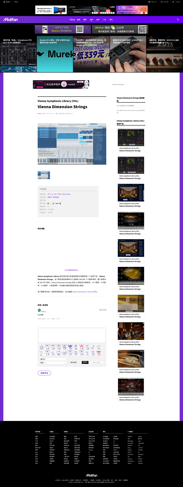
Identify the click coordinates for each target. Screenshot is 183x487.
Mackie (130, 450)
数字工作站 (116, 454)
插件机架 (91, 448)
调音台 (66, 448)
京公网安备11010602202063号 (106, 482)
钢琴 (36, 450)
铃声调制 (76, 461)
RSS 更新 (98, 480)
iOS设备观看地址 (71, 270)
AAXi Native (66, 194)
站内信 (16, 2)
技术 (98, 19)
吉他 (36, 454)
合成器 (115, 436)
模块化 (51, 452)
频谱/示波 (77, 439)
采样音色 (56, 197)
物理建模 (52, 461)
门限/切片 (66, 456)
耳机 (104, 452)
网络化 (76, 459)
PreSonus (130, 454)
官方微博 (166, 2)
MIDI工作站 (92, 441)
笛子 (36, 456)
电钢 (36, 443)
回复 (40, 319)
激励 (65, 436)
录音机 (76, 456)
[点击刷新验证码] (85, 362)
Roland (140, 459)
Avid (139, 441)
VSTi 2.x (51, 194)
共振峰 (51, 459)
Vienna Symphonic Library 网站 (84, 291)
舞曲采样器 (116, 461)
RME (139, 456)
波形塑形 (52, 456)
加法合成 (52, 439)
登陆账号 (8, 2)
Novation (140, 454)
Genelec (130, 445)
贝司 (36, 441)
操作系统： (43, 203)
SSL (129, 456)
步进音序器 (92, 456)
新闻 (78, 19)
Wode (39, 113)
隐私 (120, 480)
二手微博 (177, 2)
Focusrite (130, 443)
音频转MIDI (77, 452)
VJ (89, 454)
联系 (116, 480)
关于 (112, 480)
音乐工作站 (92, 439)
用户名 (43, 359)
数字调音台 (106, 448)
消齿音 (66, 443)
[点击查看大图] (72, 144)
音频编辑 (91, 445)
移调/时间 (66, 450)
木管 (36, 461)
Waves (130, 463)
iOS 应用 (57, 480)
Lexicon (140, 448)
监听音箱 (105, 459)
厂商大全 (72, 19)
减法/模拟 (52, 436)
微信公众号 (154, 2)
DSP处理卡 (106, 461)
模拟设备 (115, 439)
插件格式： (43, 194)
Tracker (91, 450)
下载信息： (43, 212)
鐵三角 (140, 439)
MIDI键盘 (105, 436)
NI (138, 452)
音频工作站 (92, 436)
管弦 (36, 445)
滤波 (65, 452)
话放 (104, 454)
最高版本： (43, 206)
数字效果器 (106, 463)
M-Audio (140, 450)
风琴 (36, 459)
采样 (51, 443)
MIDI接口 (105, 441)
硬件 (85, 19)
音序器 (115, 463)
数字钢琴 (115, 445)
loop (36, 452)
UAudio (140, 461)
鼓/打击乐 (38, 448)
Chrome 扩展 (105, 480)
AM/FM (51, 441)
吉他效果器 (116, 448)
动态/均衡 (116, 452)
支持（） (47, 319)
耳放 (104, 456)
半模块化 (52, 450)
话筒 (104, 450)
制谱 (90, 461)
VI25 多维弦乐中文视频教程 (125, 106)
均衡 (65, 454)
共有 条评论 (69, 113)
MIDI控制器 (106, 439)
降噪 (75, 436)
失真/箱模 (77, 450)
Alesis (140, 436)
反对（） (57, 319)
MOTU (129, 452)
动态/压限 (77, 445)
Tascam (130, 459)
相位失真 (52, 454)
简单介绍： (43, 200)
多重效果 (66, 461)
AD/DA (115, 450)
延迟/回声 (66, 441)
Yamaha (140, 463)
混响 (65, 439)
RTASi (59, 194)
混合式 (51, 448)
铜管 (36, 436)
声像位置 (66, 463)
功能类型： (43, 197)
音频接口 (105, 443)
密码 (42, 363)
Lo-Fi (75, 443)
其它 (51, 463)
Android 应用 (65, 480)
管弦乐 (50, 197)
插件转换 (91, 459)
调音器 (76, 463)
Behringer (130, 441)
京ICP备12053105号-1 (91, 482)
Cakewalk (141, 443)
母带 (75, 441)
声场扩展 (66, 445)
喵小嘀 (72, 480)
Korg (129, 448)
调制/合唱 (77, 448)
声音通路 (76, 454)
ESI (139, 445)
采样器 (115, 459)
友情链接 (125, 480)
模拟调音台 (106, 445)
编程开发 (91, 463)
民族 (36, 439)
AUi (55, 194)
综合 (36, 463)
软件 (91, 19)
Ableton (130, 436)
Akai (129, 439)
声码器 (66, 459)
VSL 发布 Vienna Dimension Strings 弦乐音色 (131, 111)
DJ (89, 452)
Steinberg (130, 461)
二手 (104, 19)
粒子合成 (52, 445)
